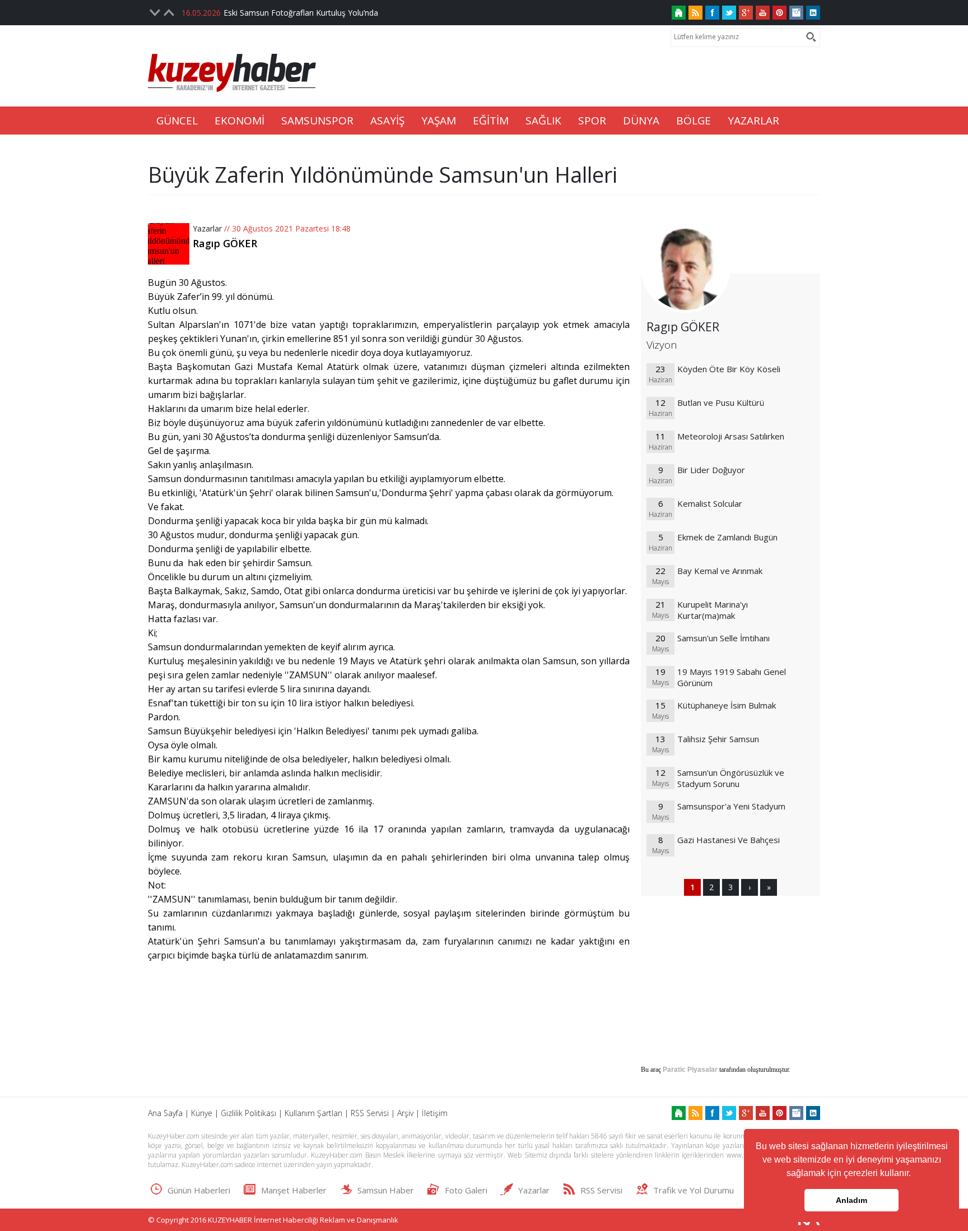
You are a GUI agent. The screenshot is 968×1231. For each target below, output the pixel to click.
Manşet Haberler (294, 1190)
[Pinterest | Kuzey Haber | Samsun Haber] (779, 13)
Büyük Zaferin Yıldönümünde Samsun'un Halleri (382, 174)
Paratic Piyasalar (690, 1069)
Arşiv (405, 1113)
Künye (201, 1113)
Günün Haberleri (198, 1190)
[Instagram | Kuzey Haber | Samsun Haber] (796, 13)
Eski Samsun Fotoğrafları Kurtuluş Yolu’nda (301, 12)
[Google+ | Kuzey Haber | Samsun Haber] (746, 13)
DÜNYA (641, 120)
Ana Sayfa (165, 1113)
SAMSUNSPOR (317, 120)
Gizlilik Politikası (248, 1113)
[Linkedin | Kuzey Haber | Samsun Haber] (813, 13)
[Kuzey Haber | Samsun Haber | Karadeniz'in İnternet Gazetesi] (679, 13)
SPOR (592, 120)
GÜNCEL (177, 120)
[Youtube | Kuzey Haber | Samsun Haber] (763, 13)
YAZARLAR (753, 120)
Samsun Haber (385, 1190)
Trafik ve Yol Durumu (693, 1190)
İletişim (435, 1113)
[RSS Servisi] (695, 13)
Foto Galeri (466, 1190)
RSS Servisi (370, 1113)
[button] (914, 1174)
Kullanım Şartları (313, 1113)
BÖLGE (693, 120)
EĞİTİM (491, 120)
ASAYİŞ (387, 120)
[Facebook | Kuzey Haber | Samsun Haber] (712, 13)
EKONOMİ (239, 120)
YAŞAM (438, 120)
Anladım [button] (851, 1200)
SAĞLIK (543, 120)
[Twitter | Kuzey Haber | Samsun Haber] (729, 13)
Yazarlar (207, 228)
